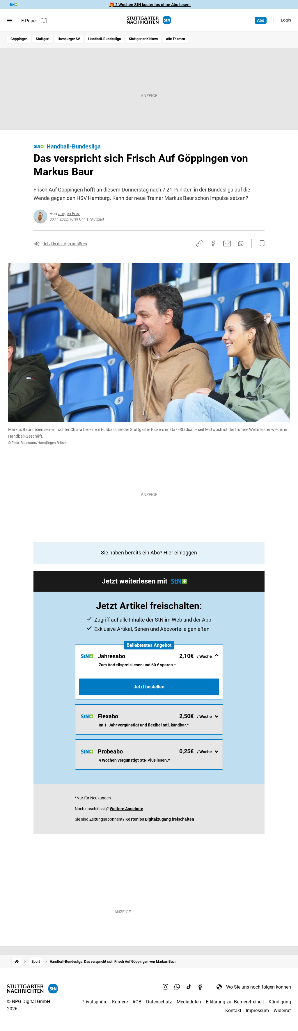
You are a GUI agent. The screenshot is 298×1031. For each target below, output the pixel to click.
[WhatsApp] (177, 986)
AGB (136, 1002)
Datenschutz (159, 1002)
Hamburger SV (69, 39)
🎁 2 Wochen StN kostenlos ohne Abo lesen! (150, 4)
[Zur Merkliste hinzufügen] (260, 243)
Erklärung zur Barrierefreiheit (235, 1002)
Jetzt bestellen (149, 687)
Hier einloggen (180, 552)
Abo (260, 20)
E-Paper (29, 21)
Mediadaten (189, 1002)
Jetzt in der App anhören (65, 243)
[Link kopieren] (199, 243)
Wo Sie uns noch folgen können (258, 987)
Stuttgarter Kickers (143, 39)
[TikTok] (189, 986)
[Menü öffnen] (9, 20)
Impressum (257, 1010)
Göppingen (19, 39)
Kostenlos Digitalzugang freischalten (159, 819)
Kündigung (280, 1002)
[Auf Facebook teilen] (213, 243)
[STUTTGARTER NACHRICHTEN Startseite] (149, 20)
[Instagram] (165, 986)
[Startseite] (17, 961)
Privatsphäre (94, 1002)
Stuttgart (42, 39)
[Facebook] (200, 986)
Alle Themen (175, 39)
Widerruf (282, 1010)
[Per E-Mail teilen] (227, 243)
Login (286, 20)
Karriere (120, 1002)
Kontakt (233, 1010)
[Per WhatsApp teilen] (240, 243)
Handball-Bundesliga (104, 39)
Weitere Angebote (126, 808)
